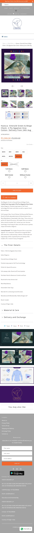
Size (2, 148)
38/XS (3, 152)
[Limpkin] (17, 25)
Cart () (16, 14)
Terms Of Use (5, 426)
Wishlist (17, 8)
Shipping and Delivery (8, 428)
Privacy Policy (5, 423)
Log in (9, 14)
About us (4, 420)
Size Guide (29, 144)
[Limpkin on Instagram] (17, 469)
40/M (17, 152)
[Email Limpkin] (20, 469)
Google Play (18, 474)
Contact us (5, 434)
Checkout (23, 14)
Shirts (11, 8)
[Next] (21, 86)
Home (6, 8)
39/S (10, 152)
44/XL (3, 156)
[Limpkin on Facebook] (13, 469)
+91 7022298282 (25, 8)
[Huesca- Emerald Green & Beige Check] (17, 65)
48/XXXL (18, 156)
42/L (23, 152)
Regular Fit (14, 164)
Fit (1, 160)
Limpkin (19, 527)
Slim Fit (4, 164)
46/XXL (11, 156)
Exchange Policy (6, 431)
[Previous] (13, 86)
